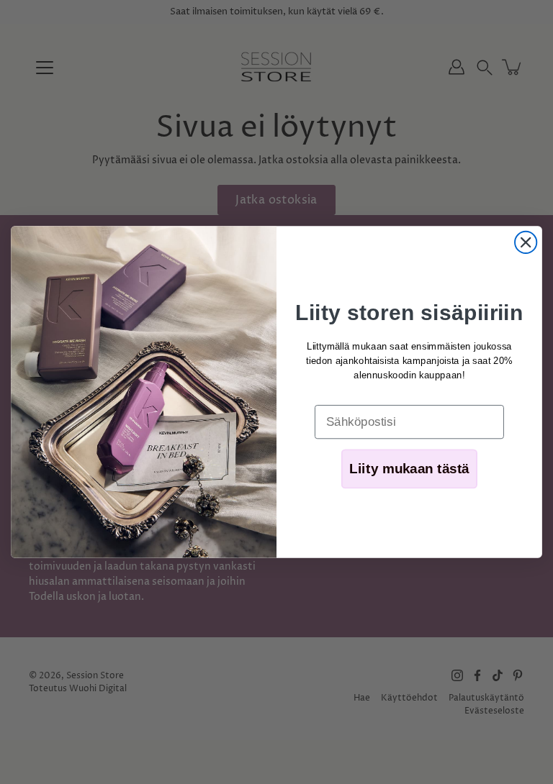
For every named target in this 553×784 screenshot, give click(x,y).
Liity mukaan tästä (409, 469)
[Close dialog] (525, 242)
